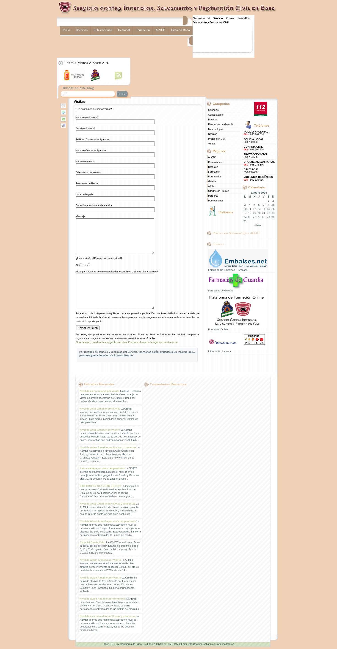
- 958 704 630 (254, 148)
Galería (212, 181)
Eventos (212, 119)
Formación (143, 30)
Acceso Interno (225, 644)
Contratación (215, 162)
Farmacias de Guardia (220, 124)
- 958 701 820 (256, 133)
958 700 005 (254, 140)
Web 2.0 (108, 644)
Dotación (82, 30)
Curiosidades (215, 114)
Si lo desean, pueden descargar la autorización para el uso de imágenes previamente (127, 342)
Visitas (79, 101)
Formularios (214, 176)
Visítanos (225, 212)
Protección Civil (216, 138)
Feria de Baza (180, 30)
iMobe (211, 186)
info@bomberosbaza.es (201, 644)
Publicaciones (103, 30)
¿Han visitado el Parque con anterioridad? (99, 258)
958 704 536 (256, 155)
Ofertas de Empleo (218, 191)
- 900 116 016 (258, 178)
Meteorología (215, 129)
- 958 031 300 (259, 163)
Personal (124, 30)
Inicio (66, 30)
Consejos (213, 110)
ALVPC (160, 30)
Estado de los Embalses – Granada (228, 270)
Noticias (212, 134)
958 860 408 (251, 171)
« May (257, 225)
